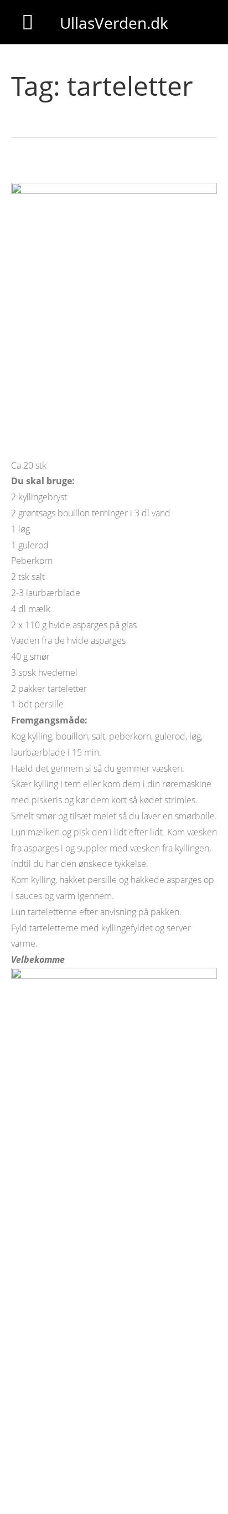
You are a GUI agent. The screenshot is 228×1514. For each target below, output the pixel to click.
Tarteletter (39, 169)
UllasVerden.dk (114, 22)
